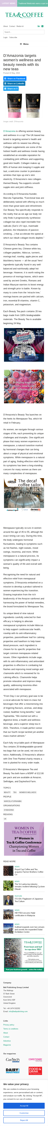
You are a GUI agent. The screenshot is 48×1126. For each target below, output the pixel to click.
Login (5, 37)
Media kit (20, 26)
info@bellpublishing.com (18, 1011)
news (17, 867)
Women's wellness (27, 792)
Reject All (24, 1120)
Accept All (24, 1106)
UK (5, 819)
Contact (12, 26)
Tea (14, 792)
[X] (42, 26)
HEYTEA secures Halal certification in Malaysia (25, 914)
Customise (24, 1113)
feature (18, 896)
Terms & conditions (10, 1029)
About (5, 26)
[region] (24, 1103)
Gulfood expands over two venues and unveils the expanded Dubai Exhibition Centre (29, 929)
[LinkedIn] (39, 26)
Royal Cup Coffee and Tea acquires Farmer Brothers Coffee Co (29, 872)
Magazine (7, 1045)
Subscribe (13, 37)
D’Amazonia (9, 131)
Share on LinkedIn (15, 83)
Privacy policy (8, 1025)
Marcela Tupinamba (12, 801)
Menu (26, 44)
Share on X (12, 88)
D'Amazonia (9, 810)
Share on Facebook (16, 78)
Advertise (7, 1041)
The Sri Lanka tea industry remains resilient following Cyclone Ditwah (30, 886)
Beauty (7, 792)
